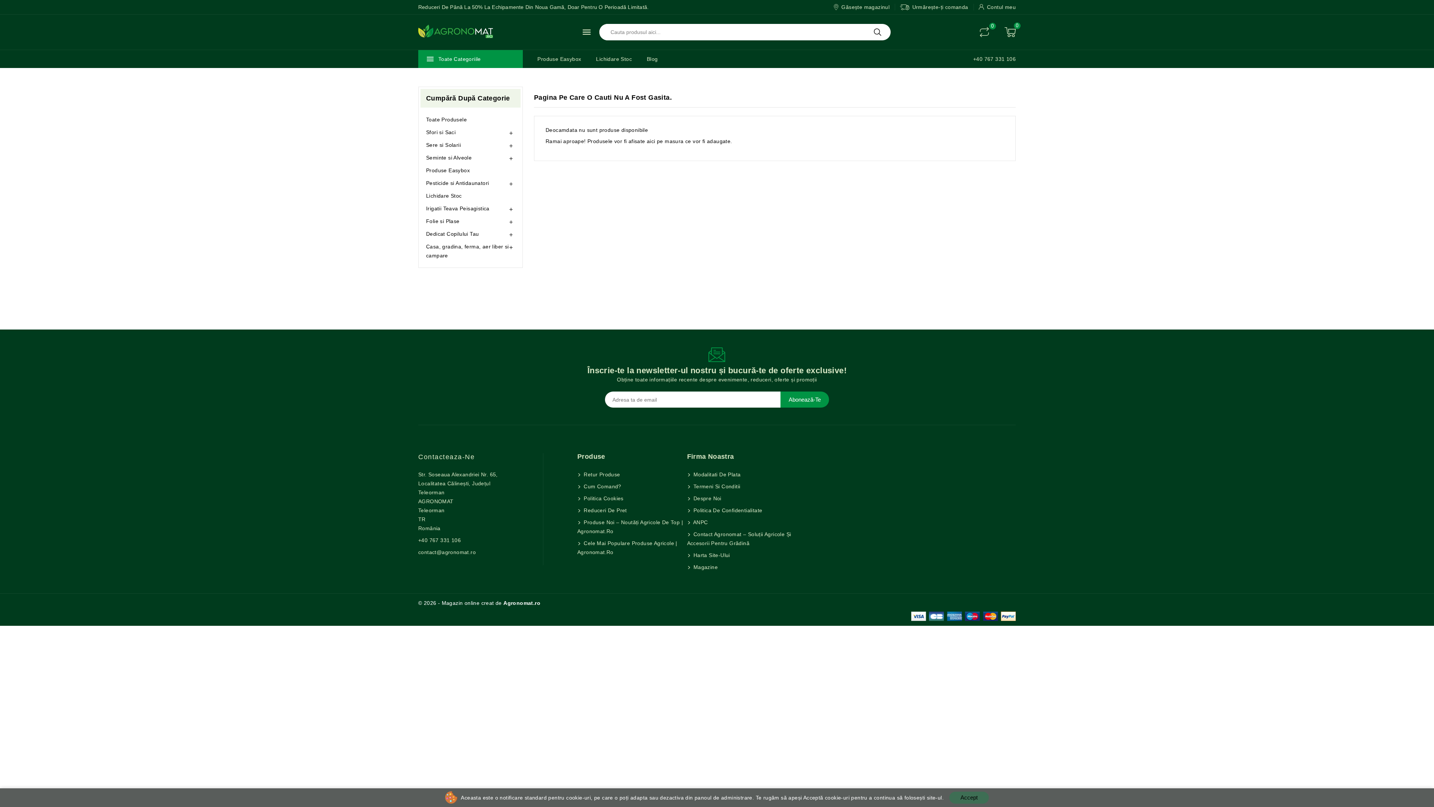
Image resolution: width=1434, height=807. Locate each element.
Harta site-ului (711, 555)
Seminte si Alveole (449, 158)
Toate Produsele (446, 120)
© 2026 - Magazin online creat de (479, 603)
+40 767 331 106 (994, 59)
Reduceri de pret (604, 510)
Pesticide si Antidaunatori (457, 183)
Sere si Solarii (443, 145)
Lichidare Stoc (614, 59)
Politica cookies (603, 498)
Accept (969, 797)
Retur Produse (601, 474)
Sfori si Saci (441, 132)
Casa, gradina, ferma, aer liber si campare (467, 251)
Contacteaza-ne (446, 457)
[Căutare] (878, 32)
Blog (652, 59)
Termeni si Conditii (716, 486)
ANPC (700, 522)
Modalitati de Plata (716, 474)
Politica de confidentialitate (727, 510)
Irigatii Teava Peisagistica (458, 208)
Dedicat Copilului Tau (452, 234)
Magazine (705, 567)
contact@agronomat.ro (447, 552)
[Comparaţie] (984, 32)
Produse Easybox (559, 59)
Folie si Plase (443, 221)
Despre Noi (706, 498)
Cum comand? (601, 486)
